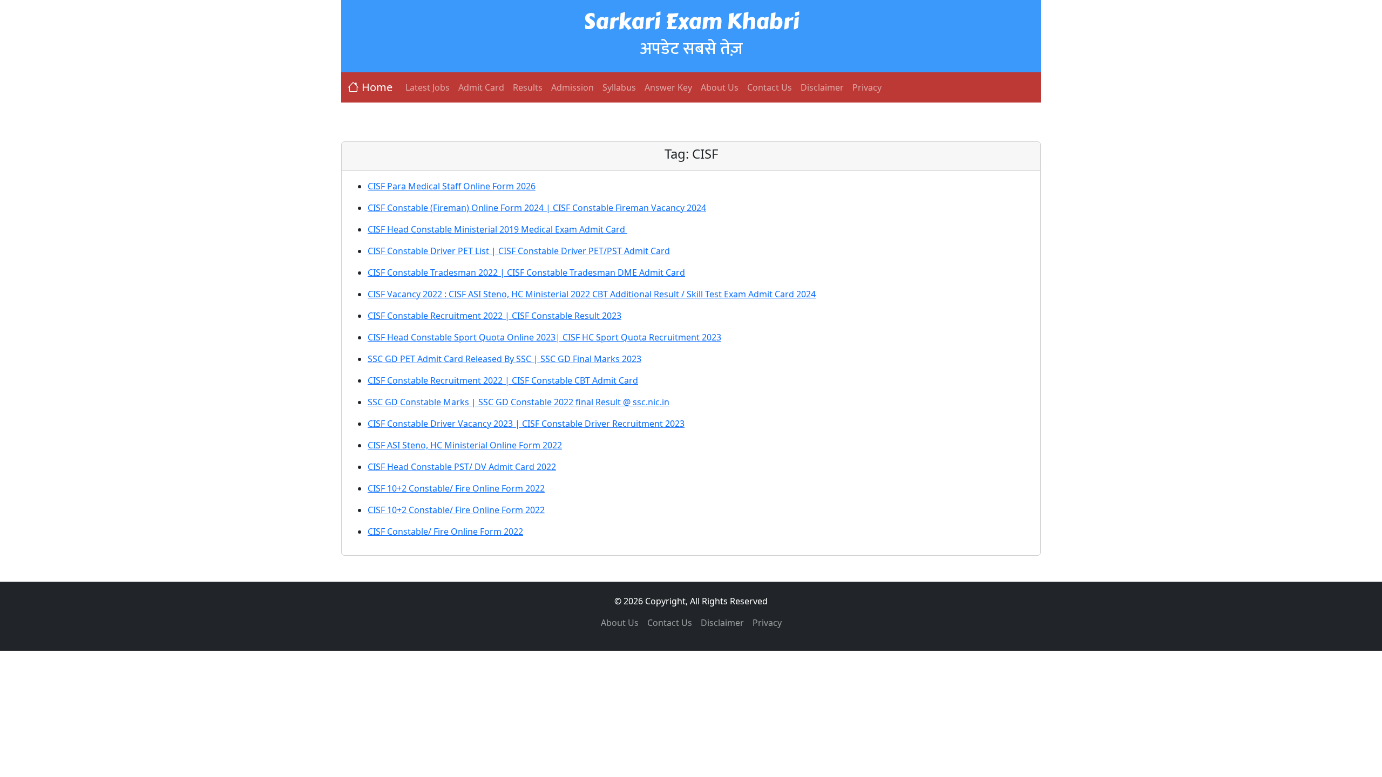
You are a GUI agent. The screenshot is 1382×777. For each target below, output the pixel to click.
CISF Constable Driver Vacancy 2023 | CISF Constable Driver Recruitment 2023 (526, 424)
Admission (572, 87)
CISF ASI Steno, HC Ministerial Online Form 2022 (465, 445)
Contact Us (769, 87)
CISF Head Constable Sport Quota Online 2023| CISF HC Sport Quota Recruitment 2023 (544, 337)
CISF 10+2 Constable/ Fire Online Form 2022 (456, 488)
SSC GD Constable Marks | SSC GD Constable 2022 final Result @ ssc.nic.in (518, 402)
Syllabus (619, 87)
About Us (720, 87)
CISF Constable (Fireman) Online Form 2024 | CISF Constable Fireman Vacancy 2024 (537, 208)
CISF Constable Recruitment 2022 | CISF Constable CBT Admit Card (503, 380)
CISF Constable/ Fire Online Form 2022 (445, 531)
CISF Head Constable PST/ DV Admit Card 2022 (462, 467)
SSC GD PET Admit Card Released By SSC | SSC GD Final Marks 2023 (504, 359)
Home (377, 87)
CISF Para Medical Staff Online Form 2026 (452, 186)
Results (528, 87)
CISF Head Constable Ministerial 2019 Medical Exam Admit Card (497, 229)
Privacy (867, 87)
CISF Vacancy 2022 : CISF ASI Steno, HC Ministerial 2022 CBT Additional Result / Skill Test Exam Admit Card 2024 (592, 294)
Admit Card (481, 87)
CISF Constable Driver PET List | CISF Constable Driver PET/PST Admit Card (519, 251)
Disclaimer (822, 87)
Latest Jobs (427, 87)
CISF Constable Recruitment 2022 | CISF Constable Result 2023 (494, 316)
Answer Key (668, 87)
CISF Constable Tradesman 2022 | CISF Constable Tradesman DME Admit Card (526, 272)
